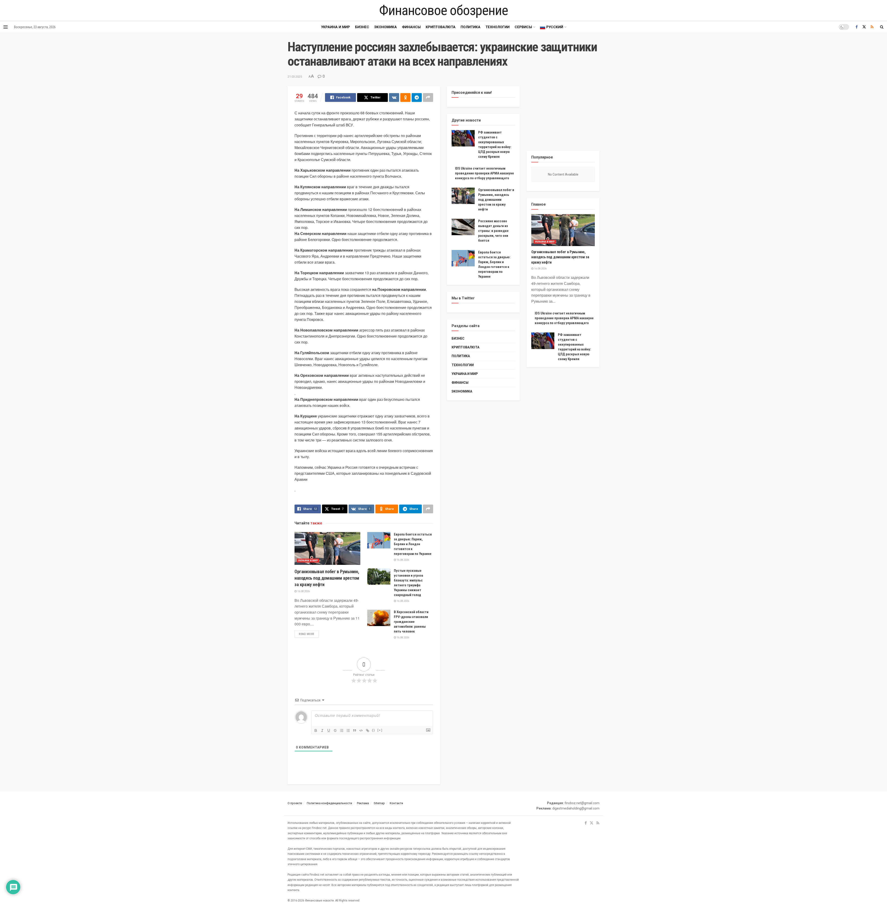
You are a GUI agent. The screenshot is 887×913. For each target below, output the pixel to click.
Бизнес (362, 27)
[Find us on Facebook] (857, 27)
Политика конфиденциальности (329, 803)
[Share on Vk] (394, 97)
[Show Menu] (5, 27)
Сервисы (523, 27)
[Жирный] (316, 730)
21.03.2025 (295, 76)
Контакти (396, 803)
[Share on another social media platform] (428, 97)
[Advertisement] (563, 115)
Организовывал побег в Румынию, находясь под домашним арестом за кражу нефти (327, 578)
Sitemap (379, 803)
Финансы (411, 27)
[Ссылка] (367, 730)
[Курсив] (322, 730)
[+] (380, 730)
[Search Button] (882, 27)
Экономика (385, 27)
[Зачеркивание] (335, 730)
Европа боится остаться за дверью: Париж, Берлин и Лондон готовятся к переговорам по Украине (413, 544)
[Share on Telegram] (417, 97)
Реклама (363, 803)
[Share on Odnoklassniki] (405, 97)
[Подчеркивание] (328, 730)
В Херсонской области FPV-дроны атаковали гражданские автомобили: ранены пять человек (411, 621)
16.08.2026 (303, 591)
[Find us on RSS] (872, 27)
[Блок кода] (361, 730)
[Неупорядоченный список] (348, 730)
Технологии (498, 27)
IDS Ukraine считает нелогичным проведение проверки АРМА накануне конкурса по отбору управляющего (484, 173)
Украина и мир (335, 27)
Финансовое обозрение (443, 10)
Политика (470, 27)
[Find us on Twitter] (864, 27)
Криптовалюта (441, 27)
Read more (309, 634)
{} (373, 730)
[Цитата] (354, 730)
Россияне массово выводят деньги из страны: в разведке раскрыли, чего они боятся (493, 231)
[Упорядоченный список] (341, 730)
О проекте (295, 803)
